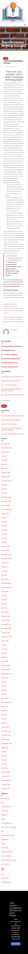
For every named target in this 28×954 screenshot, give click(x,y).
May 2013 (4, 719)
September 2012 (6, 743)
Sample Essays (5, 856)
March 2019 (4, 612)
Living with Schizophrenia (11, 286)
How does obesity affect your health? (13, 395)
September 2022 (6, 509)
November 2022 (6, 501)
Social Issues (5, 864)
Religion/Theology (6, 852)
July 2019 (4, 596)
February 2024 (5, 472)
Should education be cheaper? (10, 381)
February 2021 (5, 546)
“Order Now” (19, 282)
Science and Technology (8, 860)
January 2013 (5, 727)
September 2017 (6, 674)
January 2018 (5, 669)
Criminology (5, 811)
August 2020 (5, 563)
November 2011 (5, 784)
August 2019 (4, 591)
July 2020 (4, 567)
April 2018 (4, 657)
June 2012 (4, 756)
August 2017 (4, 678)
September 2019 (6, 587)
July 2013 (4, 711)
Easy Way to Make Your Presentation (13, 293)
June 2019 (4, 600)
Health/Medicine (6, 823)
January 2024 (5, 477)
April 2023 (4, 493)
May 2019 (4, 604)
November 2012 (6, 735)
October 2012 (5, 739)
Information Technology (8, 827)
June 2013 (4, 715)
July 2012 (4, 752)
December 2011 (6, 780)
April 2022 (4, 530)
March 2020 (5, 579)
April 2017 (4, 694)
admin (15, 329)
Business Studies (6, 807)
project (12, 146)
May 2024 (4, 464)
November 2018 (6, 628)
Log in (3, 874)
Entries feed (5, 878)
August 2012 (4, 747)
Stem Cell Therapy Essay (9, 385)
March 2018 (4, 661)
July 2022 (4, 518)
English (3, 819)
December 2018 (6, 624)
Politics (3, 844)
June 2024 (4, 460)
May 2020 (4, 575)
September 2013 (6, 702)
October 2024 (5, 444)
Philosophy (4, 839)
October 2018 (5, 633)
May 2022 (4, 526)
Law (2, 831)
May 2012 (4, 760)
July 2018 (4, 645)
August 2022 (5, 513)
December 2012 (6, 731)
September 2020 (6, 559)
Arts (2, 802)
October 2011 (5, 789)
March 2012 (4, 768)
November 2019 (6, 583)
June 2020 (4, 571)
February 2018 (5, 665)
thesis (13, 269)
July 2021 (4, 534)
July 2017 (4, 682)
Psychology (4, 848)
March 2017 (4, 698)
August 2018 (4, 641)
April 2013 (4, 723)
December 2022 (6, 497)
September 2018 (6, 637)
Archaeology (5, 798)
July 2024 (4, 456)
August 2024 (5, 452)
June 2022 (4, 522)
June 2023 (4, 485)
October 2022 (5, 505)
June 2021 (4, 538)
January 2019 (5, 620)
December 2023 (6, 481)
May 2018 (4, 653)
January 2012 (5, 776)
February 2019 (5, 616)
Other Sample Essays (11, 67)
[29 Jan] (14, 56)
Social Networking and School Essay (12, 377)
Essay (13, 113)
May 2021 (4, 542)
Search (4, 406)
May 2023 (4, 489)
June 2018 (4, 649)
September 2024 (6, 448)
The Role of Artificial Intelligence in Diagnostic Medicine (12, 390)
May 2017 (4, 690)
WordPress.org (5, 882)
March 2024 (5, 468)
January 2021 (5, 550)
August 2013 (4, 706)
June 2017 (4, 686)
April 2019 (4, 608)
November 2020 (6, 555)
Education (4, 815)
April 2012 (4, 764)
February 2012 (5, 772)
